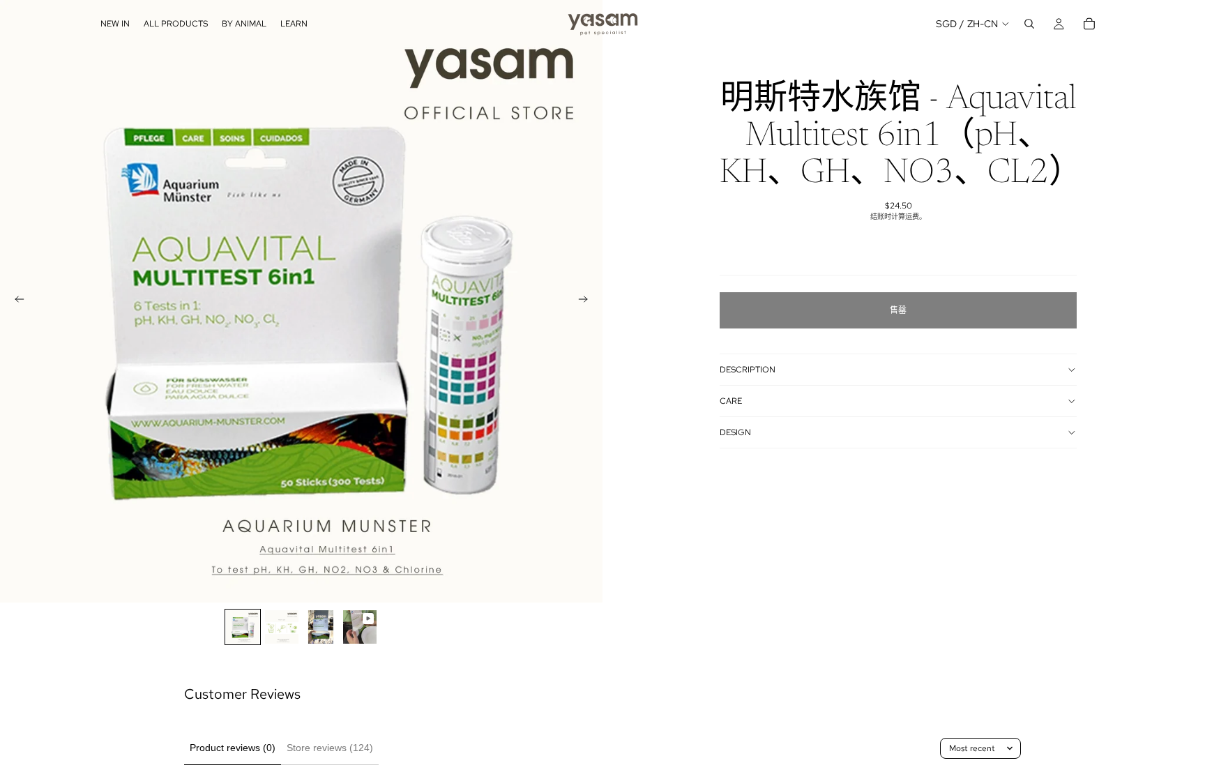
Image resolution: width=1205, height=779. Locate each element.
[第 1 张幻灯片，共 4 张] (242, 627)
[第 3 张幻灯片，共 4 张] (321, 627)
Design (735, 432)
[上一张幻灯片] (15, 301)
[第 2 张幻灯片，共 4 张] (281, 627)
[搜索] (1029, 23)
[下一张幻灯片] (587, 301)
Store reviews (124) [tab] (330, 747)
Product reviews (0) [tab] (232, 747)
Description (747, 369)
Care (731, 401)
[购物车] (1089, 23)
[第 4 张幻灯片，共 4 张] (360, 627)
